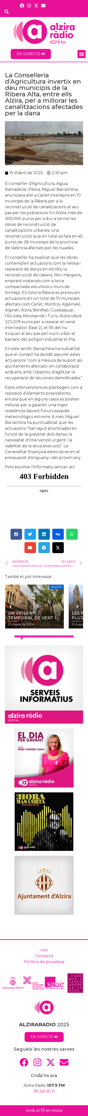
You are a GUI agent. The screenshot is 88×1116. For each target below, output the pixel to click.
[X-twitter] (36, 5)
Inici (44, 950)
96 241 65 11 (44, 1091)
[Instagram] (29, 5)
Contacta (44, 956)
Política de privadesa (44, 961)
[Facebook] (22, 5)
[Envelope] (43, 5)
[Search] (7, 12)
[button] (81, 54)
